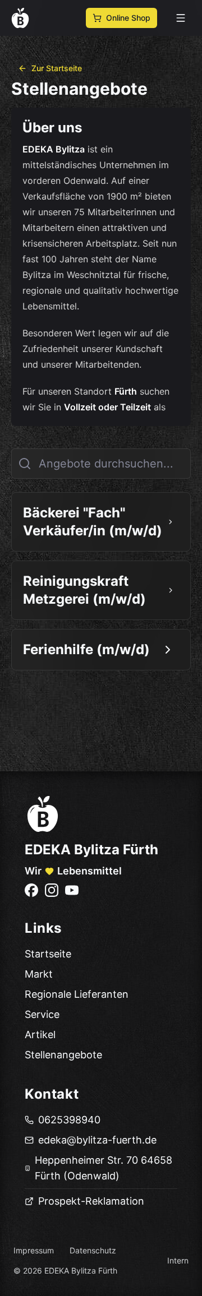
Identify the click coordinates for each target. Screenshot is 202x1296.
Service (42, 1014)
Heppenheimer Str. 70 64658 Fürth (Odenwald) (103, 1168)
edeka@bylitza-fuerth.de (97, 1140)
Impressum (33, 1250)
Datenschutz (93, 1250)
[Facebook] (31, 890)
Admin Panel (32, 1288)
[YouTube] (72, 890)
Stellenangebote (63, 1055)
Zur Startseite (56, 68)
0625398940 (69, 1120)
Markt (39, 974)
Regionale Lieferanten (76, 994)
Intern (178, 1260)
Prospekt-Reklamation (91, 1201)
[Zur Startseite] (43, 814)
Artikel (40, 1034)
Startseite (48, 954)
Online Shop (128, 17)
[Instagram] (51, 890)
